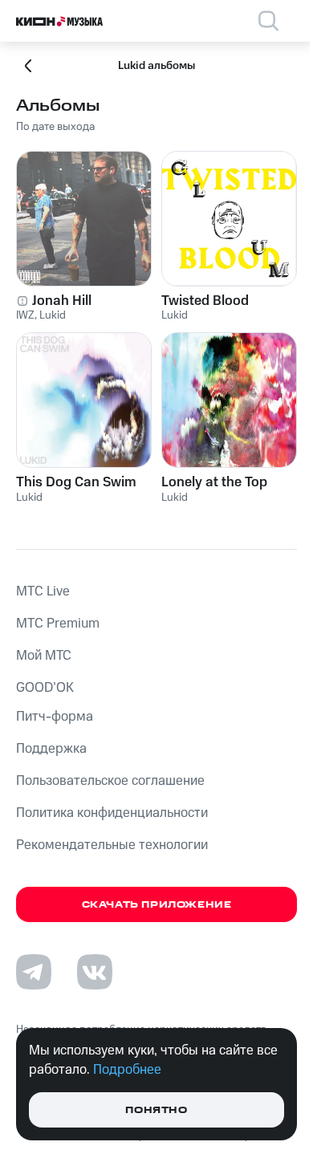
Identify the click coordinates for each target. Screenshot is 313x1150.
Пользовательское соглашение (110, 780)
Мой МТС (43, 655)
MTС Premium (58, 623)
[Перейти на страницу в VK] (94, 971)
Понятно (156, 1110)
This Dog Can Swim (76, 482)
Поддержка (51, 748)
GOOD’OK (45, 687)
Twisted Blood (205, 301)
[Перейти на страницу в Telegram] (33, 971)
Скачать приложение (157, 905)
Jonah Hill (61, 301)
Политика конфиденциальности (112, 813)
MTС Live (43, 591)
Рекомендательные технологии (112, 845)
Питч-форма (54, 716)
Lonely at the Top (214, 482)
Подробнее (127, 1069)
